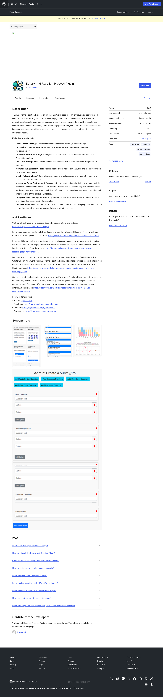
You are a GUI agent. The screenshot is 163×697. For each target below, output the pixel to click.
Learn (70, 657)
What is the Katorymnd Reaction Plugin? (30, 545)
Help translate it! (98, 19)
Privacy (12, 669)
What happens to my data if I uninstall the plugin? (34, 591)
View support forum (117, 201)
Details (18, 98)
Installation (44, 98)
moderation (146, 144)
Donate (101, 665)
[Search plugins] (34, 26)
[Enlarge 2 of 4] (68, 328)
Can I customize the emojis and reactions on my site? (35, 560)
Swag (100, 669)
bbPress (131, 665)
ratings (139, 149)
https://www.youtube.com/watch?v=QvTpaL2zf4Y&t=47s (73, 235)
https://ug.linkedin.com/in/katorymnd (38, 307)
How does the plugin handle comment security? (33, 568)
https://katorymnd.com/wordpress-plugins (30, 226)
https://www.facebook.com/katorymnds (42, 304)
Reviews (30, 98)
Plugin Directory (16, 12)
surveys (147, 149)
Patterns (42, 669)
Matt (129, 661)
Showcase (43, 657)
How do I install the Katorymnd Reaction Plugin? (33, 553)
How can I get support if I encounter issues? (31, 598)
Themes (42, 661)
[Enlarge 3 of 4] (99, 328)
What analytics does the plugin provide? (29, 576)
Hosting (13, 665)
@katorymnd (26, 300)
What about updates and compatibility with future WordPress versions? (43, 606)
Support (147, 98)
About (12, 657)
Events (100, 661)
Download (145, 86)
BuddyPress (132, 669)
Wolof (34, 682)
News (12, 661)
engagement (135, 144)
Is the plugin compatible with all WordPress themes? (35, 583)
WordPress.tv (74, 669)
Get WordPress (151, 4)
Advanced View (116, 161)
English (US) (146, 139)
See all (148, 181)
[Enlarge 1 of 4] (38, 328)
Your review (114, 181)
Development (60, 98)
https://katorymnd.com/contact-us (40, 311)
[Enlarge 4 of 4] (99, 372)
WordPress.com (134, 657)
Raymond (33, 87)
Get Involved (102, 657)
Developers (72, 665)
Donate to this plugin (118, 225)
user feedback (144, 154)
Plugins (41, 665)
